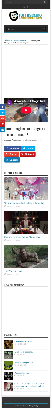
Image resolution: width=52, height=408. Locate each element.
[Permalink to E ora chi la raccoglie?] (8, 359)
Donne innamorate (22, 373)
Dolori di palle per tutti (23, 362)
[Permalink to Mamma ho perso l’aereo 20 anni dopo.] (26, 234)
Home (9, 40)
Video (16, 40)
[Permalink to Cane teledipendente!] (8, 348)
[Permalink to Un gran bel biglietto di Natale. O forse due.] (26, 200)
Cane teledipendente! (23, 341)
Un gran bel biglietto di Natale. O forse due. (24, 203)
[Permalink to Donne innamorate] (8, 380)
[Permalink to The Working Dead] (26, 268)
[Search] (45, 2)
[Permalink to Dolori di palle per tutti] (8, 369)
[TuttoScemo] (26, 18)
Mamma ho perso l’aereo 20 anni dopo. (22, 237)
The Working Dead (13, 271)
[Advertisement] (26, 72)
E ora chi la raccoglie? (23, 352)
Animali (23, 40)
